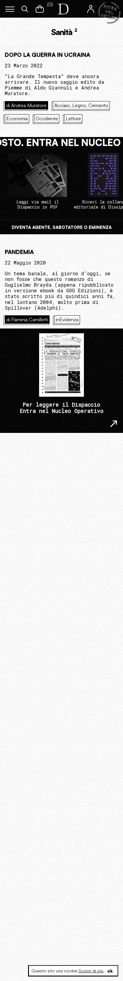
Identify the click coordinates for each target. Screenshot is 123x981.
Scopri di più (91, 970)
